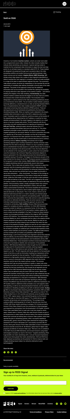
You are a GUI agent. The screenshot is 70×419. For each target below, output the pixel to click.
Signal (20, 404)
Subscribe (11, 388)
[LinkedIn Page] (61, 404)
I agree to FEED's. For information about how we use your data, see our (33, 393)
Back (5, 12)
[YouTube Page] (65, 404)
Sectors (26, 404)
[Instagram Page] (57, 404)
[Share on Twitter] (5, 352)
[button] (64, 4)
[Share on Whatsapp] (16, 352)
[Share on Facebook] (8, 352)
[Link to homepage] (10, 4)
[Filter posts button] (64, 360)
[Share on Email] (12, 352)
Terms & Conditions (36, 412)
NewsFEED (41, 404)
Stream (34, 404)
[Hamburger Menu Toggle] (64, 4)
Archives (50, 404)
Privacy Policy (49, 412)
